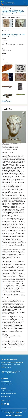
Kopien (23, 34)
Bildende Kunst (14, 34)
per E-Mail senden (6, 101)
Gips (20, 34)
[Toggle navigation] (25, 2)
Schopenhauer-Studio (7, 390)
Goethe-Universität (6, 381)
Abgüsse (4, 34)
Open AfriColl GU (6, 396)
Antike (8, 34)
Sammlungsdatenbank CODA (9, 393)
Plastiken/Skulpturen (6, 36)
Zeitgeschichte (15, 36)
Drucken (4, 100)
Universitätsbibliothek (7, 383)
